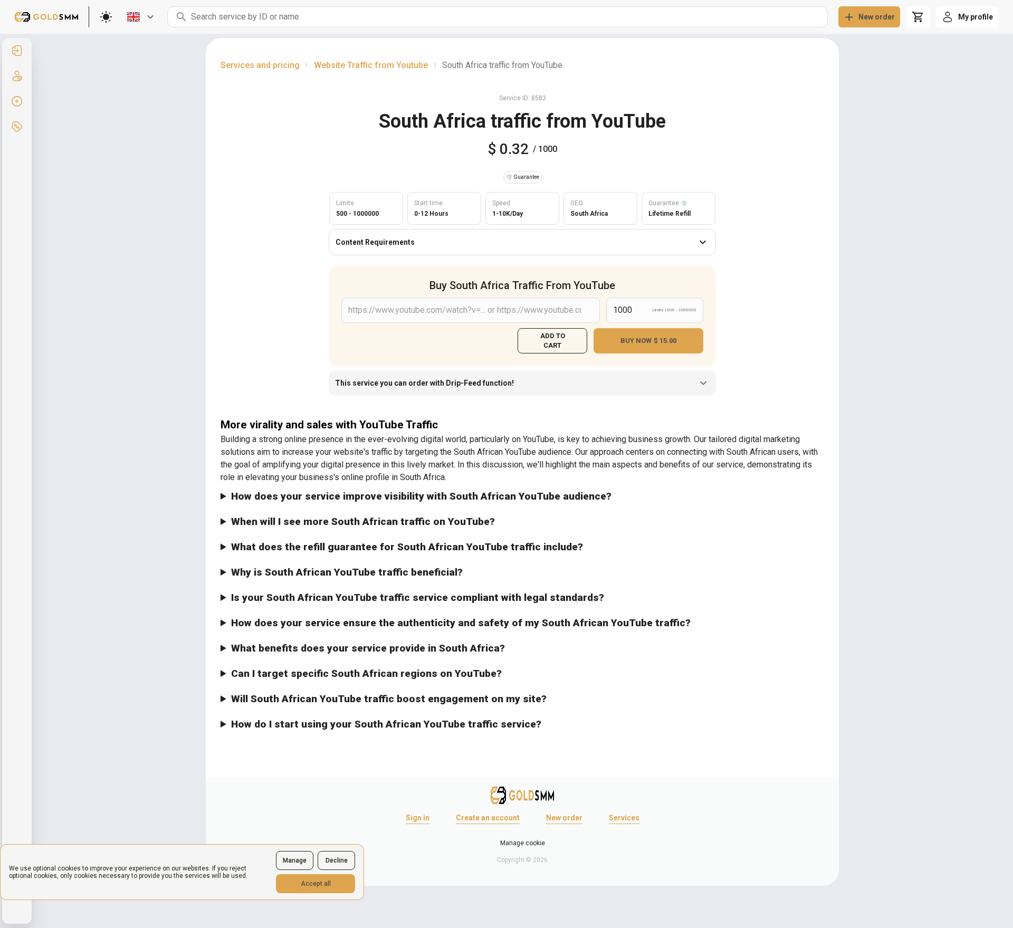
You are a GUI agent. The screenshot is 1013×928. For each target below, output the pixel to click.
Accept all (316, 883)
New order (564, 818)
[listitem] (17, 50)
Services (624, 818)
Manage (295, 860)
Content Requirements (375, 242)
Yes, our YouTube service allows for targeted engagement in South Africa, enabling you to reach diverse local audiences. (441, 676)
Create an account (488, 818)
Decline (337, 860)
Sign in (417, 818)
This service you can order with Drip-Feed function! (424, 383)
